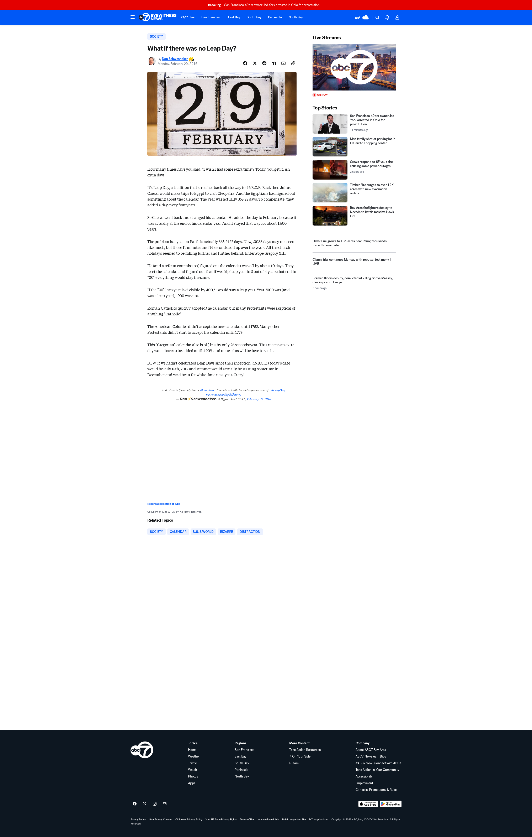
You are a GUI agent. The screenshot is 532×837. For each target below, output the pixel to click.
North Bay (295, 17)
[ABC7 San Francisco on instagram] (154, 804)
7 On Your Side (299, 756)
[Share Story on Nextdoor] (273, 63)
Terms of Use (247, 819)
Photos (193, 776)
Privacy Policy (138, 819)
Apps (191, 783)
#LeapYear (207, 390)
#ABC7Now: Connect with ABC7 (378, 763)
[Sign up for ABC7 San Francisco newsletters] (164, 804)
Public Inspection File (294, 819)
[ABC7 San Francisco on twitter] (144, 804)
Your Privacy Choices (160, 819)
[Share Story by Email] (283, 63)
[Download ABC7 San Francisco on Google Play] (390, 804)
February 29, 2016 (259, 399)
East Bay (234, 17)
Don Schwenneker (175, 59)
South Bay (254, 17)
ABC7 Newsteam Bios (371, 756)
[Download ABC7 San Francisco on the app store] (368, 804)
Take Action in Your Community (377, 769)
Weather (194, 756)
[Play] (354, 67)
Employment (364, 783)
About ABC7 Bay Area (371, 749)
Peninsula (275, 17)
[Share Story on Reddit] (264, 63)
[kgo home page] (142, 750)
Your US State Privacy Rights (221, 819)
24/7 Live (188, 17)
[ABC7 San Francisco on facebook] (135, 804)
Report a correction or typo (163, 504)
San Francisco (211, 17)
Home (192, 749)
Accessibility (364, 776)
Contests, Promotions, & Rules (376, 789)
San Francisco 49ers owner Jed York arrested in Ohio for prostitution (264, 5)
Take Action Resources (304, 749)
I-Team (293, 763)
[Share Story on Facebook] (245, 63)
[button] (132, 17)
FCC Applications (318, 819)
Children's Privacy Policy (188, 819)
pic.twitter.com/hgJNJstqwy (223, 394)
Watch (192, 769)
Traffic (192, 763)
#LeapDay (278, 390)
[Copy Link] (293, 63)
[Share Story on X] (254, 63)
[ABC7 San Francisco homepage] (157, 17)
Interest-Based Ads (268, 819)
